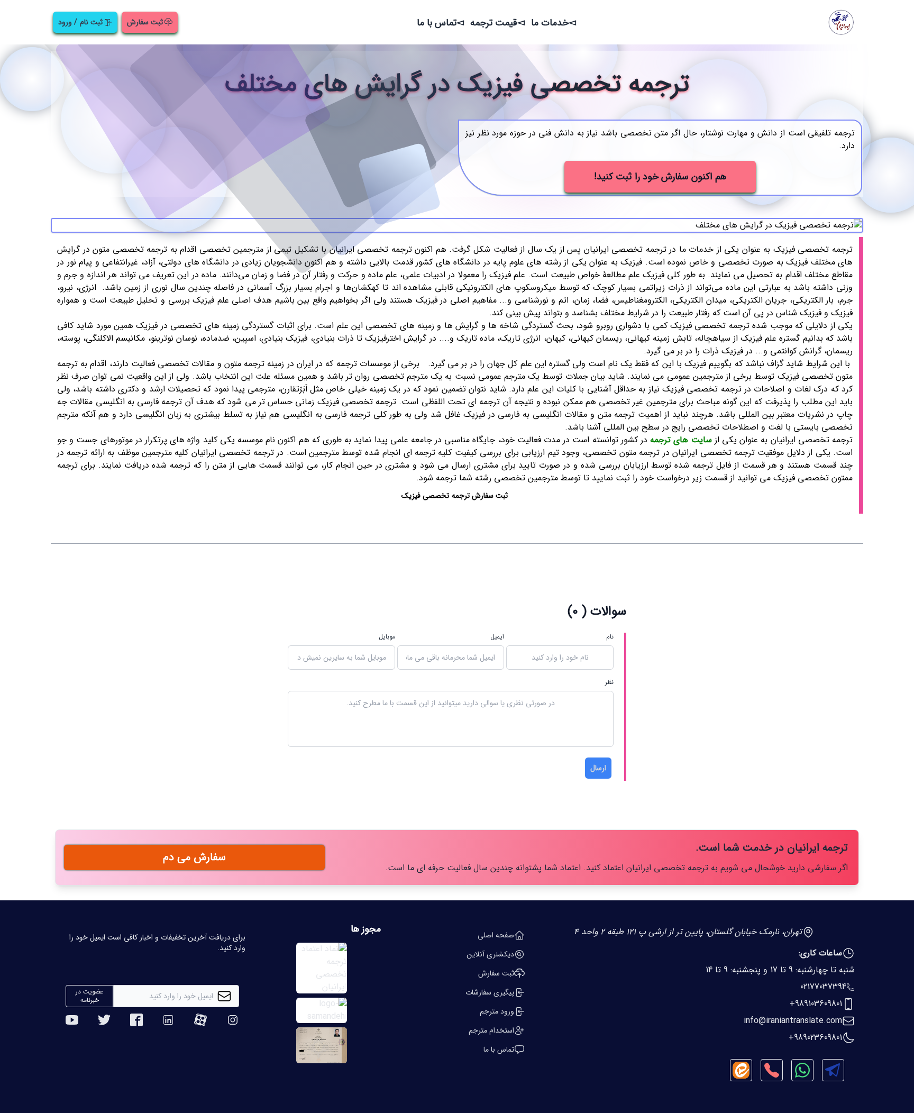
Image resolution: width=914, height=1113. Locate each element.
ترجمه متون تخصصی (622, 452)
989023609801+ (815, 1038)
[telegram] (833, 1070)
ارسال (598, 768)
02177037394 (823, 987)
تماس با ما (436, 22)
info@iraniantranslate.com (793, 1021)
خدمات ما (550, 22)
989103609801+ (816, 1004)
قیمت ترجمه (493, 22)
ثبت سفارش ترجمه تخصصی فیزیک (454, 495)
